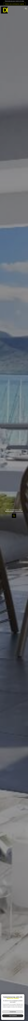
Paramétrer (13, 1011)
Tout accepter (13, 1015)
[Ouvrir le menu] (26, 8)
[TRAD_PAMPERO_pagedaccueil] (4, 13)
